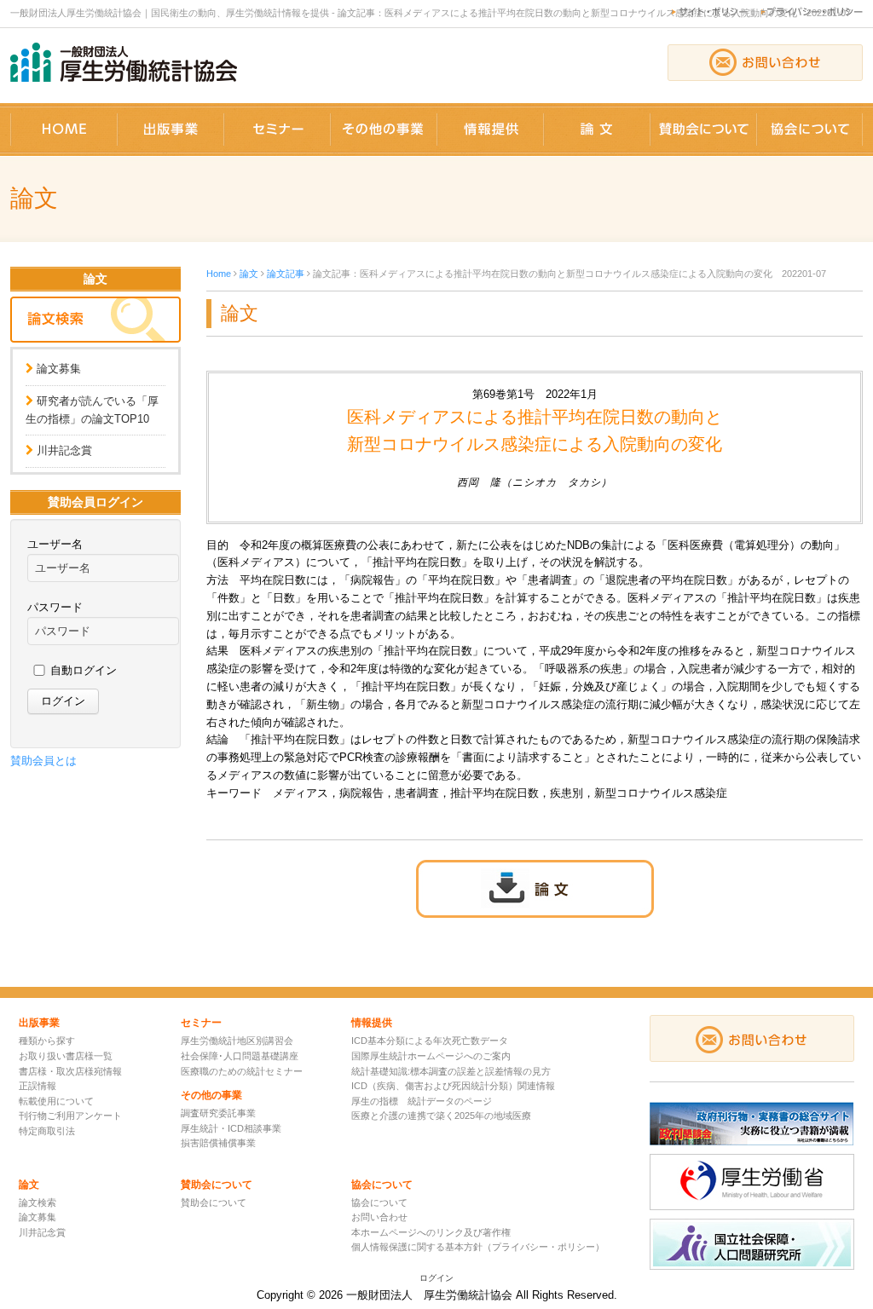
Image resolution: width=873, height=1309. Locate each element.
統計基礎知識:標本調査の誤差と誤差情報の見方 (451, 1071)
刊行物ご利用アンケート (70, 1115)
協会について (379, 1202)
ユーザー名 (55, 544)
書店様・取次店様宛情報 (70, 1071)
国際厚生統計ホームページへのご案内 (431, 1056)
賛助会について (213, 1202)
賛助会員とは (43, 760)
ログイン (436, 1278)
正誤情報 (37, 1086)
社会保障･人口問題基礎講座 (239, 1056)
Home (218, 273)
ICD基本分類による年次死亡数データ (429, 1040)
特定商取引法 (47, 1131)
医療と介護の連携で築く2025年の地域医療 (441, 1115)
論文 (249, 273)
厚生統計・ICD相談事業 (231, 1128)
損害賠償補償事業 (218, 1143)
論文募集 (59, 368)
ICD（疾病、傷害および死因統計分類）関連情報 (453, 1086)
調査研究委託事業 (218, 1113)
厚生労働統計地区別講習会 (237, 1040)
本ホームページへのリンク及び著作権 (431, 1232)
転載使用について (56, 1101)
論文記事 (285, 273)
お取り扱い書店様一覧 (66, 1056)
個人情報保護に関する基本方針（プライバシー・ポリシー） (477, 1247)
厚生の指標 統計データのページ (421, 1101)
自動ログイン (83, 670)
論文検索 (37, 1202)
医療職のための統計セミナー (242, 1071)
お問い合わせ (379, 1217)
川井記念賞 (64, 450)
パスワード (55, 607)
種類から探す (47, 1040)
